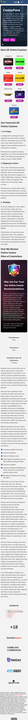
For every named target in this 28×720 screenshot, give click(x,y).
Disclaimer (10, 614)
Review (8, 68)
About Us (10, 615)
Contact (10, 617)
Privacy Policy (11, 613)
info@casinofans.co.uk (16, 610)
